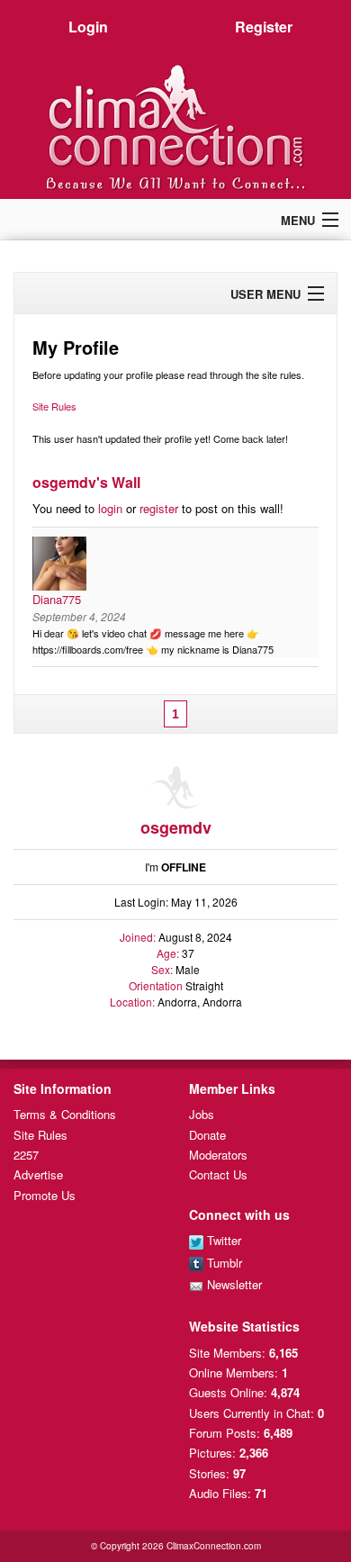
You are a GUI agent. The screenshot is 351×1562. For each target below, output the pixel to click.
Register (263, 26)
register (159, 508)
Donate (207, 1134)
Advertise (38, 1174)
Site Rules (54, 406)
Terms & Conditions (65, 1114)
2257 (26, 1154)
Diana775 (56, 599)
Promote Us (45, 1195)
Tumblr (222, 1262)
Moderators (218, 1154)
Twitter (222, 1240)
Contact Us (218, 1174)
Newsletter (232, 1284)
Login (88, 26)
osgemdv (176, 827)
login (110, 508)
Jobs (201, 1114)
